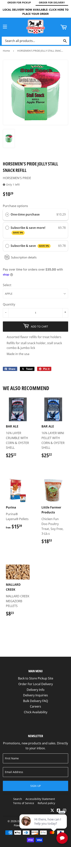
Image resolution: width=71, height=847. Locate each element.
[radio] (7, 214)
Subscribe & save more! (28, 230)
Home (6, 50)
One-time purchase (25, 214)
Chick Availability (35, 712)
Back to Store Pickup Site (35, 678)
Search (17, 799)
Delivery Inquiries (35, 695)
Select (7, 285)
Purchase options (15, 206)
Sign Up (35, 786)
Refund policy (46, 803)
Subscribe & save (30, 246)
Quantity (9, 304)
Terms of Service (23, 803)
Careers (35, 706)
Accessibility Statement (40, 799)
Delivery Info (35, 690)
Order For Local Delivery (35, 684)
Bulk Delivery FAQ (35, 701)
